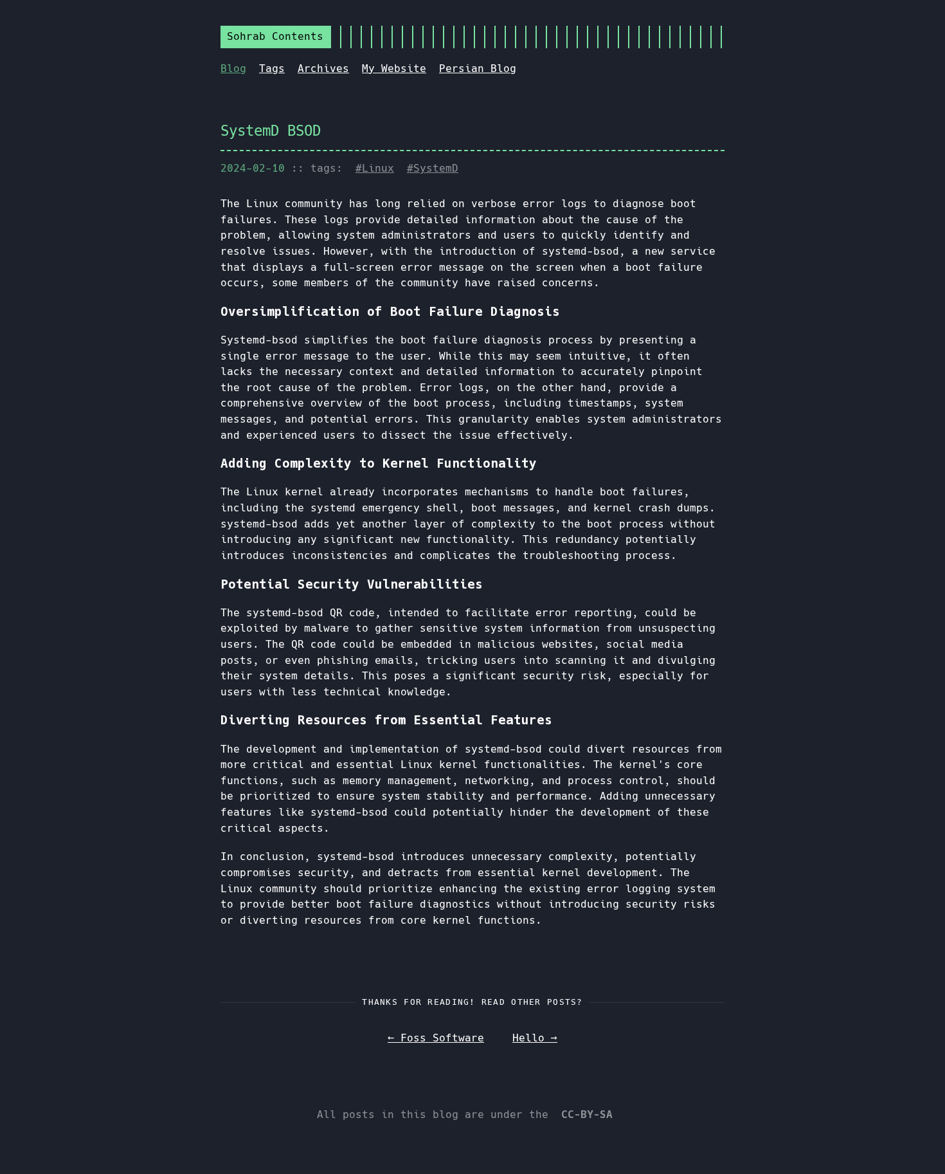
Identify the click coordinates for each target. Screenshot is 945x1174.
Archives (323, 68)
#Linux (375, 168)
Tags (272, 68)
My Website (394, 68)
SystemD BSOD (271, 130)
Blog (233, 68)
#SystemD (432, 168)
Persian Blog (477, 68)
